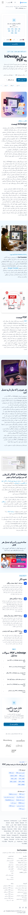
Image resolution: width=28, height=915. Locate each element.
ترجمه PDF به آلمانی (8, 890)
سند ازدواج (11, 864)
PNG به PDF (21, 781)
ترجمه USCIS (10, 858)
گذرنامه (11, 871)
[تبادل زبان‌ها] (14, 39)
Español (19, 824)
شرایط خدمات (19, 852)
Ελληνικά (24, 824)
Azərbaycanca (13, 820)
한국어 (25, 831)
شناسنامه (11, 862)
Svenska (3, 837)
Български (6, 820)
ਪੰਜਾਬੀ (11, 833)
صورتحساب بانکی (9, 875)
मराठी (13, 831)
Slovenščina (18, 837)
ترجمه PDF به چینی (9, 894)
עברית (16, 827)
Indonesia (24, 829)
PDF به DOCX (14, 775)
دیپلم (12, 873)
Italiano (19, 829)
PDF (25, 321)
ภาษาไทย (17, 839)
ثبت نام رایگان (11, 79)
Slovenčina (24, 837)
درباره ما (25, 852)
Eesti (15, 824)
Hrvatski (9, 827)
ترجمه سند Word (13, 794)
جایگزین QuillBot (23, 872)
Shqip (12, 837)
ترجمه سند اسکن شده (9, 797)
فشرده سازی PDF (20, 772)
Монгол (17, 831)
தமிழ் (26, 839)
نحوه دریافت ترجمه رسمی (21, 887)
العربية (19, 820)
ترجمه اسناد (10, 511)
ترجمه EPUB (21, 803)
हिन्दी (12, 827)
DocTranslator (22, 850)
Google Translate (13, 268)
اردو (15, 841)
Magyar (4, 827)
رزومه (12, 877)
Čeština (17, 822)
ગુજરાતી (20, 827)
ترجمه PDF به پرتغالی (8, 892)
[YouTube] (19, 907)
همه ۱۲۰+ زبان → (9, 900)
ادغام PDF (11, 772)
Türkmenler (11, 839)
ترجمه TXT (21, 808)
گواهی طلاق (10, 866)
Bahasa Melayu (7, 831)
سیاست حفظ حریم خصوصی (8, 852)
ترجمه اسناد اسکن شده (21, 885)
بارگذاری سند (14, 724)
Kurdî (21, 831)
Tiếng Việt (10, 841)
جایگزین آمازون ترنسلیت (21, 866)
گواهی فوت (10, 868)
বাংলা (26, 822)
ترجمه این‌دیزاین (20, 806)
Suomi (7, 824)
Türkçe (25, 841)
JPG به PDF (13, 778)
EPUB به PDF (21, 784)
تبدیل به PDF (21, 79)
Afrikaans (24, 820)
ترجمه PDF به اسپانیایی (8, 885)
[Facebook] (22, 907)
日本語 (15, 829)
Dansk (12, 822)
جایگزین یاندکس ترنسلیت (21, 864)
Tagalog (6, 839)
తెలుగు (22, 839)
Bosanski (22, 822)
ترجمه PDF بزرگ (20, 797)
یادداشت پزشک (10, 879)
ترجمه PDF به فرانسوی (8, 887)
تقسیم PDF (21, 775)
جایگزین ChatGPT (23, 858)
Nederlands (24, 833)
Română (9, 835)
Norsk (18, 833)
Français (25, 827)
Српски (8, 837)
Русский (3, 835)
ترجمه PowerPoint (10, 800)
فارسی (11, 824)
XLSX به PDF (13, 781)
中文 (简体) (4, 841)
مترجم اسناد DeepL (22, 862)
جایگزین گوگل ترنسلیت (22, 860)
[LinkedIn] (25, 907)
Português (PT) (15, 835)
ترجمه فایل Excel (20, 800)
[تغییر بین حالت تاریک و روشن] (15, 2)
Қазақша (4, 829)
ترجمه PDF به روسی (8, 898)
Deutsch (8, 822)
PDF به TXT (21, 778)
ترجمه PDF (21, 794)
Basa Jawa (9, 829)
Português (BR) (23, 835)
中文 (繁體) (24, 843)
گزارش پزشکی (10, 860)
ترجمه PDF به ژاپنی (9, 896)
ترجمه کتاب (13, 803)
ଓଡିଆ (15, 833)
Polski (7, 833)
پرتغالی (4, 501)
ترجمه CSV (11, 806)
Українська (19, 841)
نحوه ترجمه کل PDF (22, 890)
